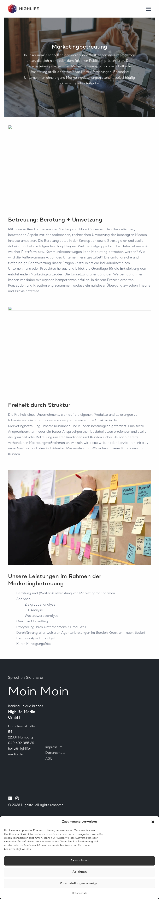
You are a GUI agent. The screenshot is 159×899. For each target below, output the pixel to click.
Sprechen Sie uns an (26, 678)
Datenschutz (79, 893)
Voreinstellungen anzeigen (79, 883)
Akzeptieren (79, 860)
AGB (49, 758)
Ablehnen (79, 872)
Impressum (53, 747)
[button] (153, 822)
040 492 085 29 (21, 743)
